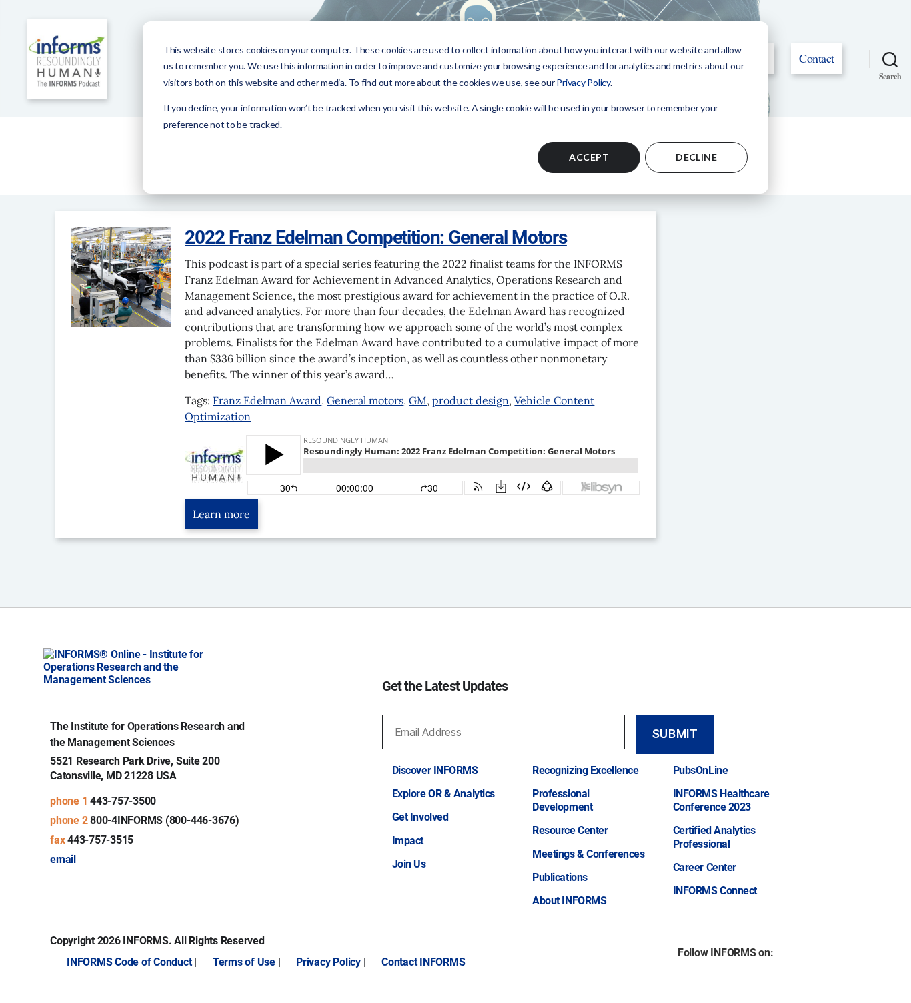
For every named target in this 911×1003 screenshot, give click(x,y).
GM (418, 400)
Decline (696, 157)
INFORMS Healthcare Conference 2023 (721, 800)
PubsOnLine (700, 770)
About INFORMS (569, 900)
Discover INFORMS (435, 770)
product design (470, 400)
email (63, 859)
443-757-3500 (123, 801)
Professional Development (562, 800)
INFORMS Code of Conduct (129, 962)
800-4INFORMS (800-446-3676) (164, 820)
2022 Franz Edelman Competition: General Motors (375, 237)
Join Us (409, 864)
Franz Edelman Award (267, 400)
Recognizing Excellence (585, 770)
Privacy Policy (583, 82)
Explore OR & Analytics (443, 793)
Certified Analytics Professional (714, 837)
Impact (407, 840)
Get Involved (420, 817)
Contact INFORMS (423, 962)
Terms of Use (244, 962)
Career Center (704, 867)
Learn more (221, 514)
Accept (589, 157)
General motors (365, 400)
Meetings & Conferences (588, 854)
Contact (816, 58)
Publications (560, 877)
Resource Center (570, 830)
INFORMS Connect (715, 890)
